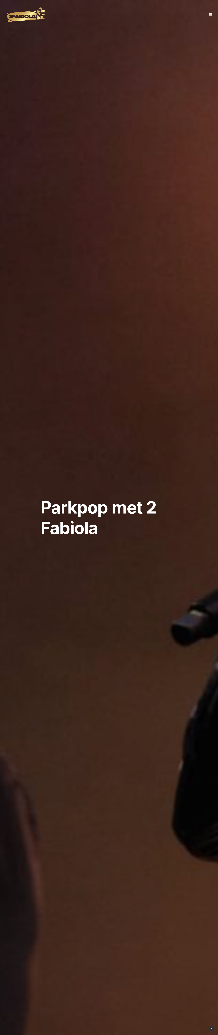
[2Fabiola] (26, 14)
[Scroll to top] (211, 1028)
